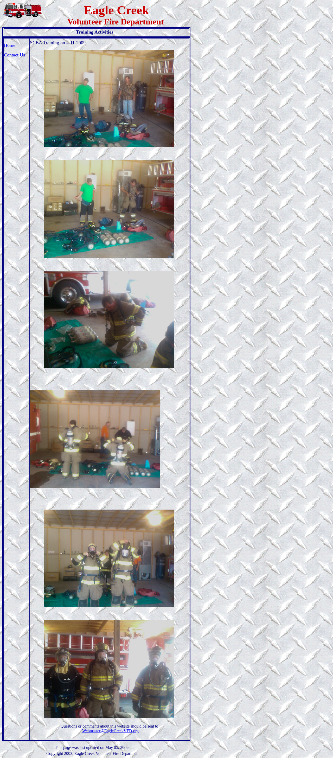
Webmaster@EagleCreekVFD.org (110, 731)
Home (9, 45)
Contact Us (14, 54)
